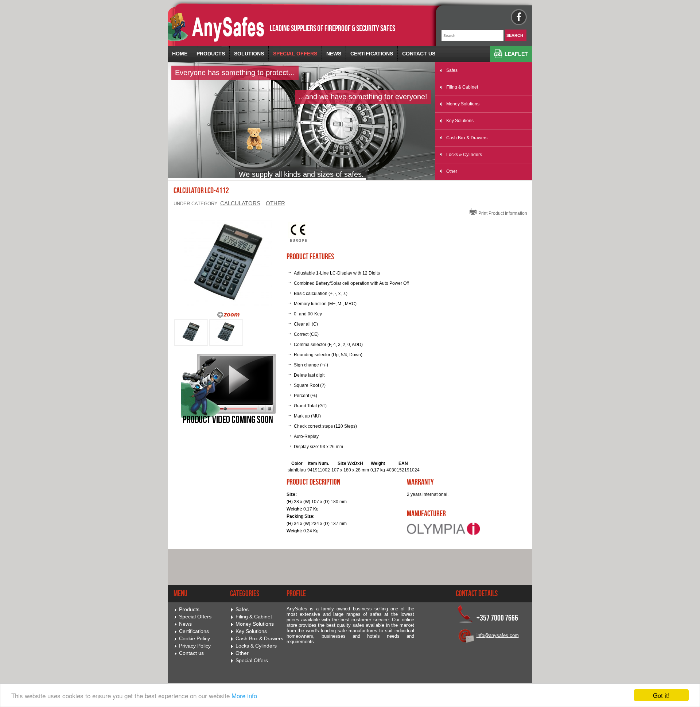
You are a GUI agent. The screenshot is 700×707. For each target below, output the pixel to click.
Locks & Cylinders (464, 154)
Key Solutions (460, 120)
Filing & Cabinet (462, 87)
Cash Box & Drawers (466, 137)
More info (244, 695)
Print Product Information (502, 213)
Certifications (371, 54)
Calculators (240, 203)
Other (451, 171)
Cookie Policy (194, 638)
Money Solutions (462, 103)
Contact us (418, 54)
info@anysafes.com (498, 635)
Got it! (661, 695)
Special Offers (295, 54)
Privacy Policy (195, 646)
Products (211, 54)
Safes (452, 70)
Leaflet (516, 54)
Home (179, 54)
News (333, 54)
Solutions (249, 54)
